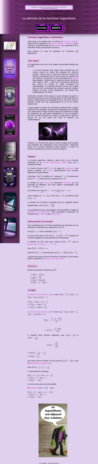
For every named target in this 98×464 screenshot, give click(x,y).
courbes (50, 170)
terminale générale (70, 41)
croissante (67, 183)
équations (42, 214)
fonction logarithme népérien (61, 43)
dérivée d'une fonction (42, 244)
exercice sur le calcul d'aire (53, 259)
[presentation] (62, 160)
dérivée (57, 45)
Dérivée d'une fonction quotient (42, 312)
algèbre (75, 78)
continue (47, 183)
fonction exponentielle (51, 162)
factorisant (34, 388)
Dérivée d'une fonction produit (42, 294)
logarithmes (69, 168)
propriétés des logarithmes (39, 212)
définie (64, 162)
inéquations (55, 214)
